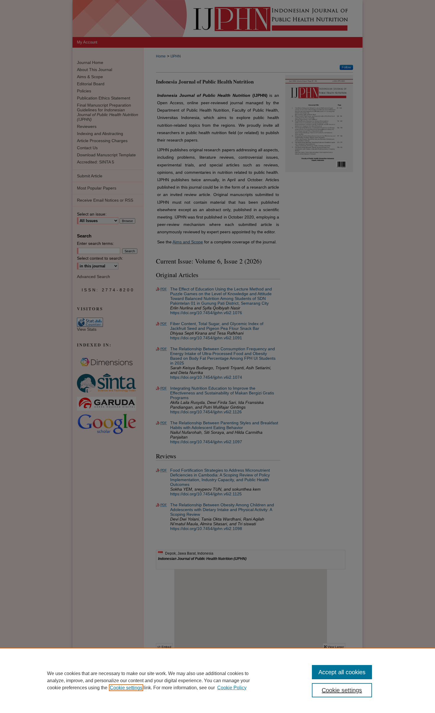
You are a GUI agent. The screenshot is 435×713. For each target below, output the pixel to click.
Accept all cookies (341, 672)
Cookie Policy (231, 687)
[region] (217, 680)
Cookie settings (126, 687)
